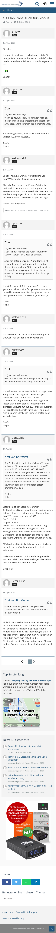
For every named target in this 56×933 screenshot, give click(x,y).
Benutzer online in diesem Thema (23, 892)
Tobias (10, 752)
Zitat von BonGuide (16, 600)
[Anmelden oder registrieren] (45, 4)
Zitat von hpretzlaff (16, 457)
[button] (52, 4)
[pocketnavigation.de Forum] (12, 4)
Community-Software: (28, 928)
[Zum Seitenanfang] (52, 929)
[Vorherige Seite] (22, 661)
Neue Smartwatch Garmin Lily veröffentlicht (30, 767)
